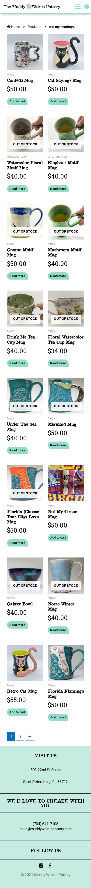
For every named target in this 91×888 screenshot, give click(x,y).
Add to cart (17, 101)
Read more (17, 189)
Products (34, 27)
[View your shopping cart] (86, 6)
